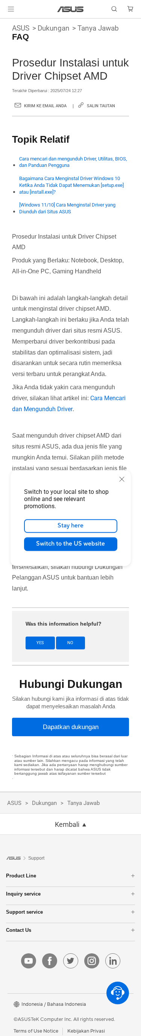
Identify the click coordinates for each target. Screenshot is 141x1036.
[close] (122, 479)
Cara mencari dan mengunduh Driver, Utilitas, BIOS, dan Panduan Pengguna (73, 162)
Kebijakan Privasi (86, 1031)
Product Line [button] (21, 875)
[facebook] (49, 960)
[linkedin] (112, 960)
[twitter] (70, 960)
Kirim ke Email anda (45, 105)
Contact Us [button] (18, 930)
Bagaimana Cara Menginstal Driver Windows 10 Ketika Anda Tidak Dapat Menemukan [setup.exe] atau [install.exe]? (71, 185)
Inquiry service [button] (23, 893)
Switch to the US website (70, 543)
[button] (11, 9)
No (70, 642)
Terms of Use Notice (36, 1031)
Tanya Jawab (98, 28)
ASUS (20, 28)
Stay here (70, 525)
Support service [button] (24, 912)
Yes (40, 642)
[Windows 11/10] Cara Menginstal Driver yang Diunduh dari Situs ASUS (67, 208)
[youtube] (28, 960)
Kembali (67, 824)
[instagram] (91, 960)
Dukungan (54, 28)
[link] (70, 9)
